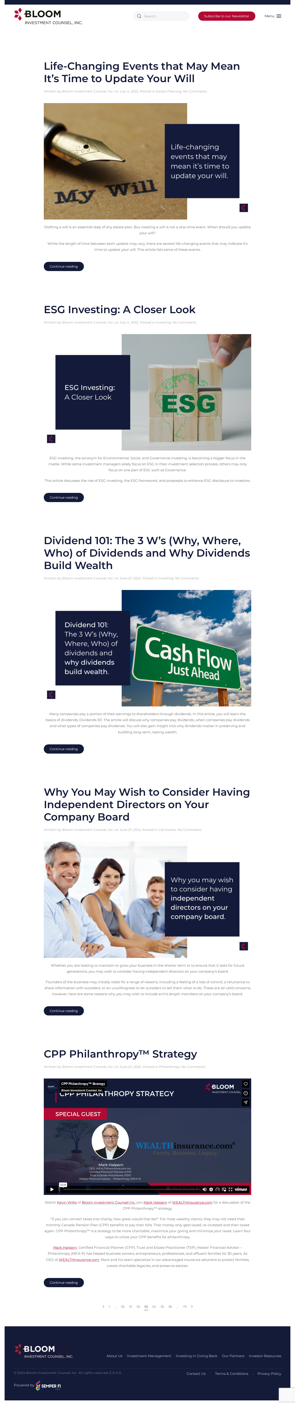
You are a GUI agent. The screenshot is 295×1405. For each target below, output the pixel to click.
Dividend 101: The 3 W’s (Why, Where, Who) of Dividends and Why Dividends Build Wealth (147, 553)
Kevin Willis (67, 1202)
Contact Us (196, 1373)
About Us (114, 1356)
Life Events (167, 830)
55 (162, 1306)
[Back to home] (48, 16)
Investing (163, 322)
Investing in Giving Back (196, 1356)
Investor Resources (265, 1356)
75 (184, 1306)
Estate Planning (169, 91)
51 (130, 1306)
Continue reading (64, 266)
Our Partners (233, 1356)
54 (154, 1306)
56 (170, 1306)
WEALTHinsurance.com (79, 1260)
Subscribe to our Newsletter (226, 16)
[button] (273, 16)
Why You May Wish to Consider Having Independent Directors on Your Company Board (147, 804)
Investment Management (149, 1356)
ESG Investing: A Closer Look (120, 309)
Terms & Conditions (231, 1373)
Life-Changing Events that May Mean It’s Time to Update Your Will (142, 72)
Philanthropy (169, 1067)
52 (138, 1306)
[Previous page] (103, 1306)
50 (123, 1306)
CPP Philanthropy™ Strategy (120, 1053)
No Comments (195, 91)
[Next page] (192, 1306)
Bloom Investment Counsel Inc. (109, 1202)
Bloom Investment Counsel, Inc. (88, 91)
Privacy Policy (269, 1373)
